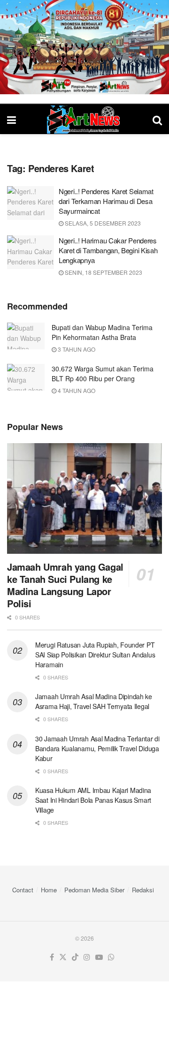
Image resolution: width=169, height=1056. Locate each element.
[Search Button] (157, 119)
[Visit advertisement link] (84, 47)
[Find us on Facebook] (52, 957)
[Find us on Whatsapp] (111, 957)
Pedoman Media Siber (94, 889)
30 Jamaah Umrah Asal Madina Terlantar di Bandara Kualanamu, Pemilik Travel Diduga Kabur (97, 748)
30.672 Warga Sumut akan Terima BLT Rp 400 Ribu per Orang (103, 373)
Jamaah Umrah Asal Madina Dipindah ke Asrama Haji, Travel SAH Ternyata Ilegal (93, 701)
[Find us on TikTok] (75, 957)
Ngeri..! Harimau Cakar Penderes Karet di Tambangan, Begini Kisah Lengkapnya (108, 250)
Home (49, 889)
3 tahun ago (75, 349)
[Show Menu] (11, 119)
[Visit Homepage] (84, 120)
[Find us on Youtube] (99, 957)
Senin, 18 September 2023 (102, 272)
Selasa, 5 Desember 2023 (102, 223)
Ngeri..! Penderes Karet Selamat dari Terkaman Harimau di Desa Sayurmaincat (106, 201)
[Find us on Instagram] (87, 957)
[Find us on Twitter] (63, 957)
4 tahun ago (75, 390)
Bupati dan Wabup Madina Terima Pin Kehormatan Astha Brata (102, 332)
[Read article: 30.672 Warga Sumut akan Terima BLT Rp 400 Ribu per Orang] (26, 377)
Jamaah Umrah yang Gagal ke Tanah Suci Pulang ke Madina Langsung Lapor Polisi (65, 585)
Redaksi (143, 889)
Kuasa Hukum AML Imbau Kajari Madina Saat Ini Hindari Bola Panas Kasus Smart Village (93, 800)
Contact (22, 889)
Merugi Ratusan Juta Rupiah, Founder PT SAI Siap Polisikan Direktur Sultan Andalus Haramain (95, 654)
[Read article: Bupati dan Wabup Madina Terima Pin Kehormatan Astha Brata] (26, 336)
